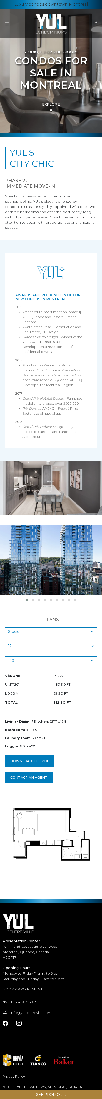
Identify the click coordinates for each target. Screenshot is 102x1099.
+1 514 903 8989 (23, 1002)
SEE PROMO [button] (48, 1094)
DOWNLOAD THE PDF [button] (29, 761)
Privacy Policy (14, 1076)
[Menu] (6, 23)
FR (94, 22)
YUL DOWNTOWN (31, 1087)
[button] (27, 600)
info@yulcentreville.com (30, 1012)
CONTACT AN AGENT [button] (28, 777)
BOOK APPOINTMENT (22, 989)
